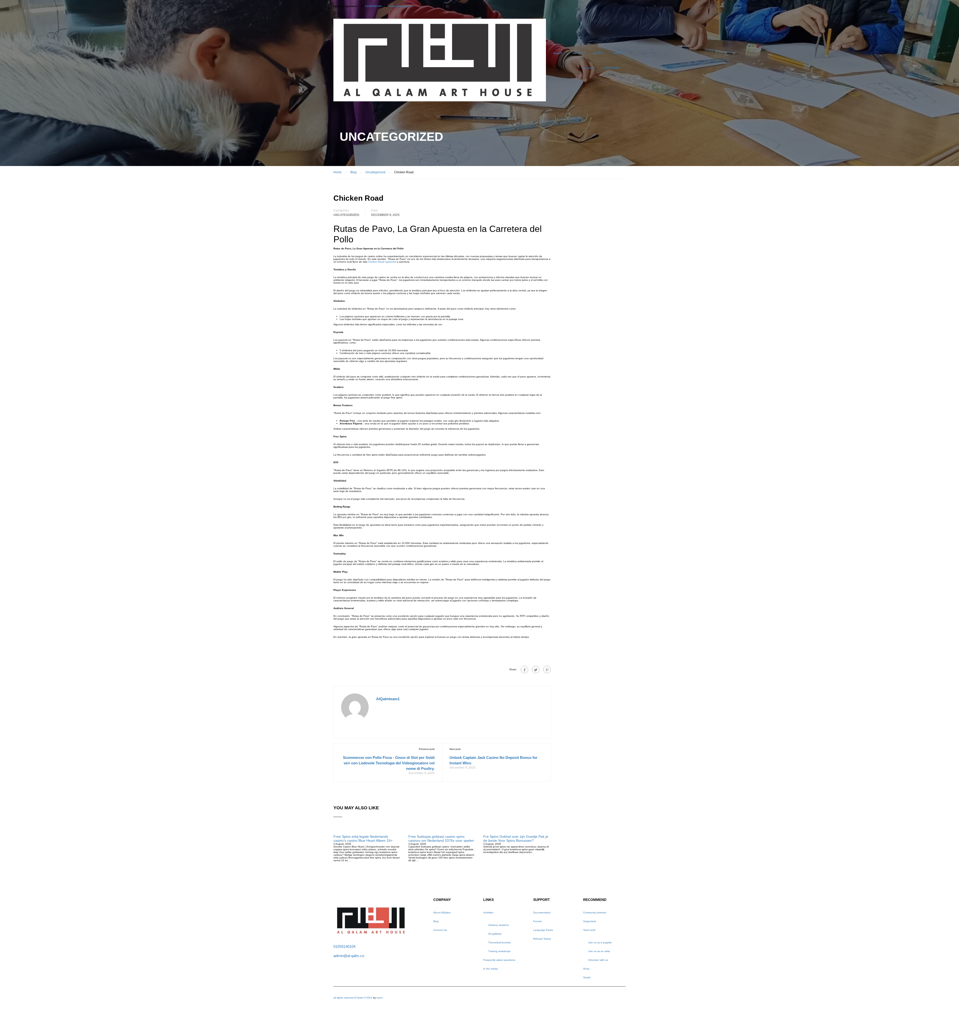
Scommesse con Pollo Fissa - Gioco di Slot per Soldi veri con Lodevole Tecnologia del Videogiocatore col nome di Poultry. (389, 763)
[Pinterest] (547, 669)
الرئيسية (557, 52)
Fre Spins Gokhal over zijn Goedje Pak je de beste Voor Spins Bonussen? (515, 838)
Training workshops (499, 951)
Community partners (594, 912)
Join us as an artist (599, 951)
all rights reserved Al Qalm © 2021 (353, 997)
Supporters (589, 921)
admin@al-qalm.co (400, 6)
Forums (537, 921)
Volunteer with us (598, 960)
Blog (436, 921)
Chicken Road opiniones (382, 261)
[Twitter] (535, 669)
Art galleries (495, 933)
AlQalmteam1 (388, 699)
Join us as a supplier (600, 942)
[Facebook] (524, 669)
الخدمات (616, 52)
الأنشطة (597, 52)
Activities (488, 912)
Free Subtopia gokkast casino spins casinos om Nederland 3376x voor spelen (441, 838)
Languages (612, 67)
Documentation (542, 912)
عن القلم (577, 52)
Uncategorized (346, 215)
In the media (490, 968)
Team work (589, 930)
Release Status (542, 938)
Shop (586, 968)
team (379, 997)
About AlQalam (442, 912)
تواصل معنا (587, 67)
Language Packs (543, 930)
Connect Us (440, 930)
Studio (587, 977)
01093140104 (373, 6)
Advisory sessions (498, 925)
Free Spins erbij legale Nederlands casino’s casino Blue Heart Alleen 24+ (363, 838)
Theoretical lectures (499, 942)
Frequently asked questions (499, 960)
